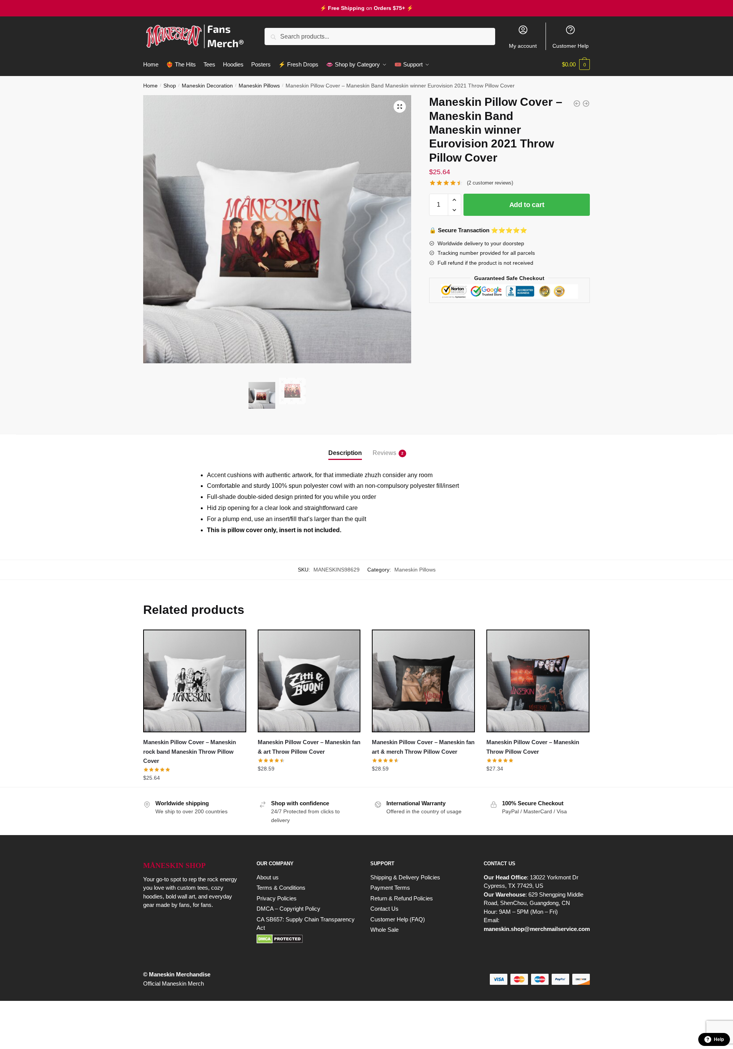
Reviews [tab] (384, 453)
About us (268, 877)
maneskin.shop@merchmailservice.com (537, 929)
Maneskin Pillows (259, 86)
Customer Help (570, 46)
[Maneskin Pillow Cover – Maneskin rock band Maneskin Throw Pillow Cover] (194, 681)
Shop (169, 86)
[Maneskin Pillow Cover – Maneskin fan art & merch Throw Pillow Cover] (423, 681)
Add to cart (526, 205)
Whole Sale (384, 929)
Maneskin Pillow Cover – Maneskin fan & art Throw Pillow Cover (309, 746)
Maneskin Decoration (207, 86)
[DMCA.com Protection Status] (306, 939)
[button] (400, 106)
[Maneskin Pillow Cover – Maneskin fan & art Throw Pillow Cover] (309, 681)
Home (150, 86)
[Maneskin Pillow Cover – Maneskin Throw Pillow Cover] (537, 681)
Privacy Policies (277, 898)
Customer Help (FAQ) (397, 919)
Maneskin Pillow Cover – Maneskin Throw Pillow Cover (532, 746)
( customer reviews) (490, 183)
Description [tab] (345, 453)
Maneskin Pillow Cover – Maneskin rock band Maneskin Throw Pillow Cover (189, 751)
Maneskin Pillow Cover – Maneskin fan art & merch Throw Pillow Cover (423, 746)
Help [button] (719, 1039)
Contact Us (384, 908)
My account (523, 46)
